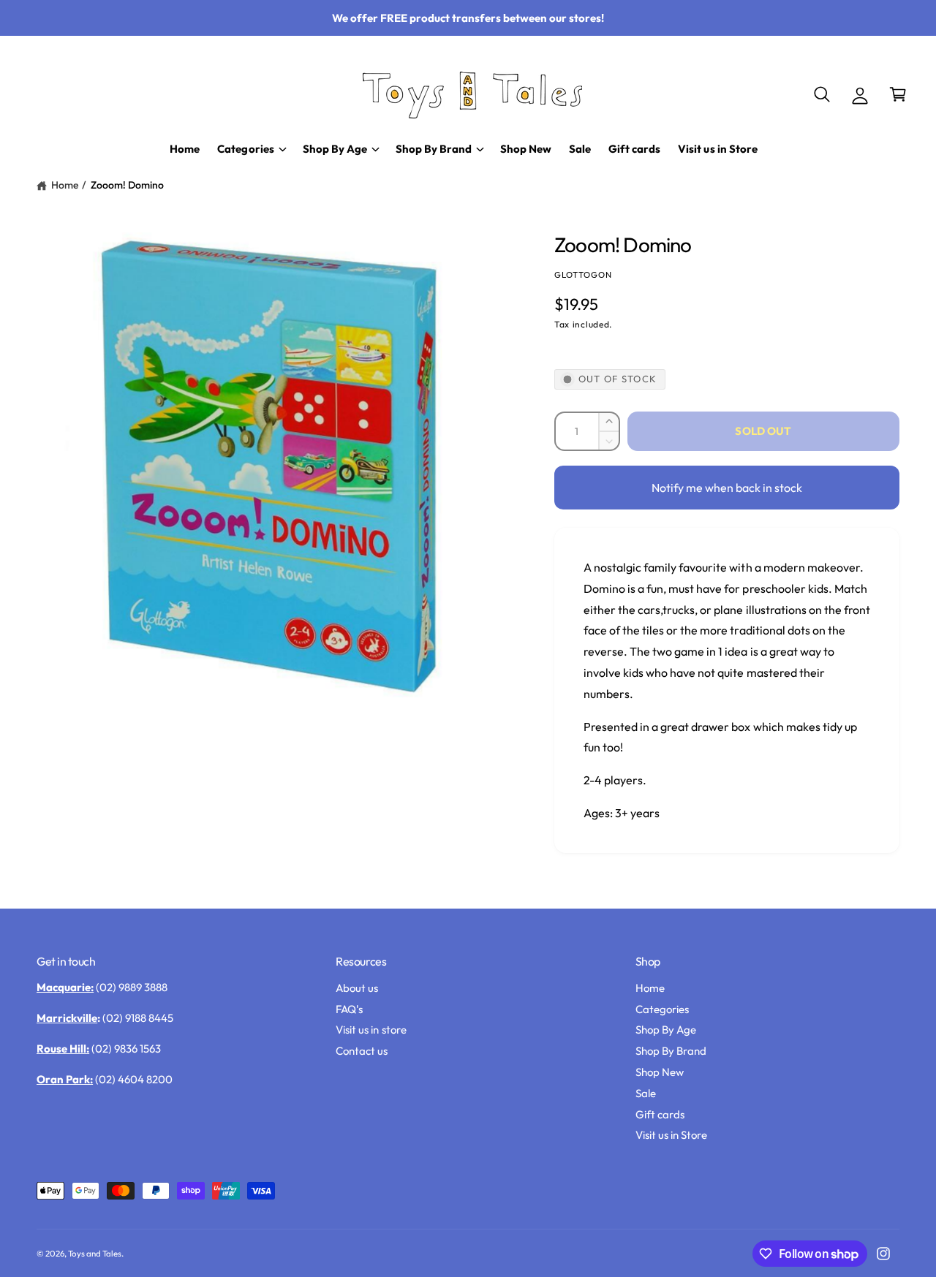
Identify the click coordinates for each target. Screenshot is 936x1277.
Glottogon (583, 274)
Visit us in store (371, 1030)
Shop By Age (665, 1030)
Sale (645, 1093)
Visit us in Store (671, 1135)
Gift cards (659, 1114)
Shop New (659, 1072)
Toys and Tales (94, 1253)
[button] (822, 94)
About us (357, 988)
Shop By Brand (670, 1051)
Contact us (362, 1051)
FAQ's (349, 1009)
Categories (662, 1009)
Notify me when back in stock (727, 487)
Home (64, 185)
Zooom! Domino (127, 185)
